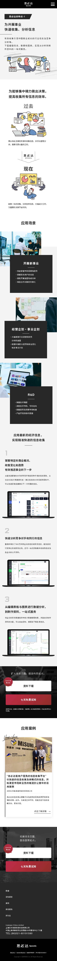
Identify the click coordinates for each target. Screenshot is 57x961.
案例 (7, 903)
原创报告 (9, 909)
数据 (7, 891)
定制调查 (9, 897)
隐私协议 (12, 952)
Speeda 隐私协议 (21, 952)
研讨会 (8, 915)
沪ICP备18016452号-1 (41, 952)
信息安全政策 (30, 952)
